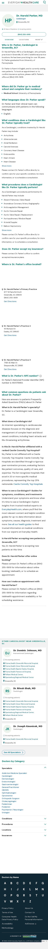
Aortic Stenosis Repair (13, 211)
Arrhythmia (8, 135)
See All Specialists (12, 752)
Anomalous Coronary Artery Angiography (21, 203)
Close (43, 941)
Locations (24, 40)
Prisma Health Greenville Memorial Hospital (21, 739)
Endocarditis (9, 154)
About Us (29, 908)
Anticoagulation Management (16, 207)
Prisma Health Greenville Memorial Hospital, (21, 663)
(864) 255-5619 (24, 34)
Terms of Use (7, 912)
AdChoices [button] (29, 923)
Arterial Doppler (10, 222)
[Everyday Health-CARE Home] (23, 2)
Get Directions (10, 301)
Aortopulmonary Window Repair (17, 218)
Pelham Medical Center (14, 715)
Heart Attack (9, 158)
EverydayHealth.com (12, 509)
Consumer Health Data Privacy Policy (10, 918)
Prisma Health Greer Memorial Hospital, (20, 666)
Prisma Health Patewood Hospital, (18, 672)
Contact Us (30, 912)
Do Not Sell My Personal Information (34, 918)
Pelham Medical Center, (14, 674)
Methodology (7, 928)
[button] (44, 2)
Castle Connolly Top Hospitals (28, 484)
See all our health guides (20, 524)
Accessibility (7, 923)
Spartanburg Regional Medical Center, (19, 712)
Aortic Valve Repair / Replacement (18, 215)
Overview (9, 40)
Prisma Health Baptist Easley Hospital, (19, 669)
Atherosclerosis (10, 139)
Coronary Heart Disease (14, 150)
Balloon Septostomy (12, 226)
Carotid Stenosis (11, 146)
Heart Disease (10, 161)
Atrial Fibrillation (10, 143)
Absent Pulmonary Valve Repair (17, 200)
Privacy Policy (8, 908)
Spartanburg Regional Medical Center (19, 677)
